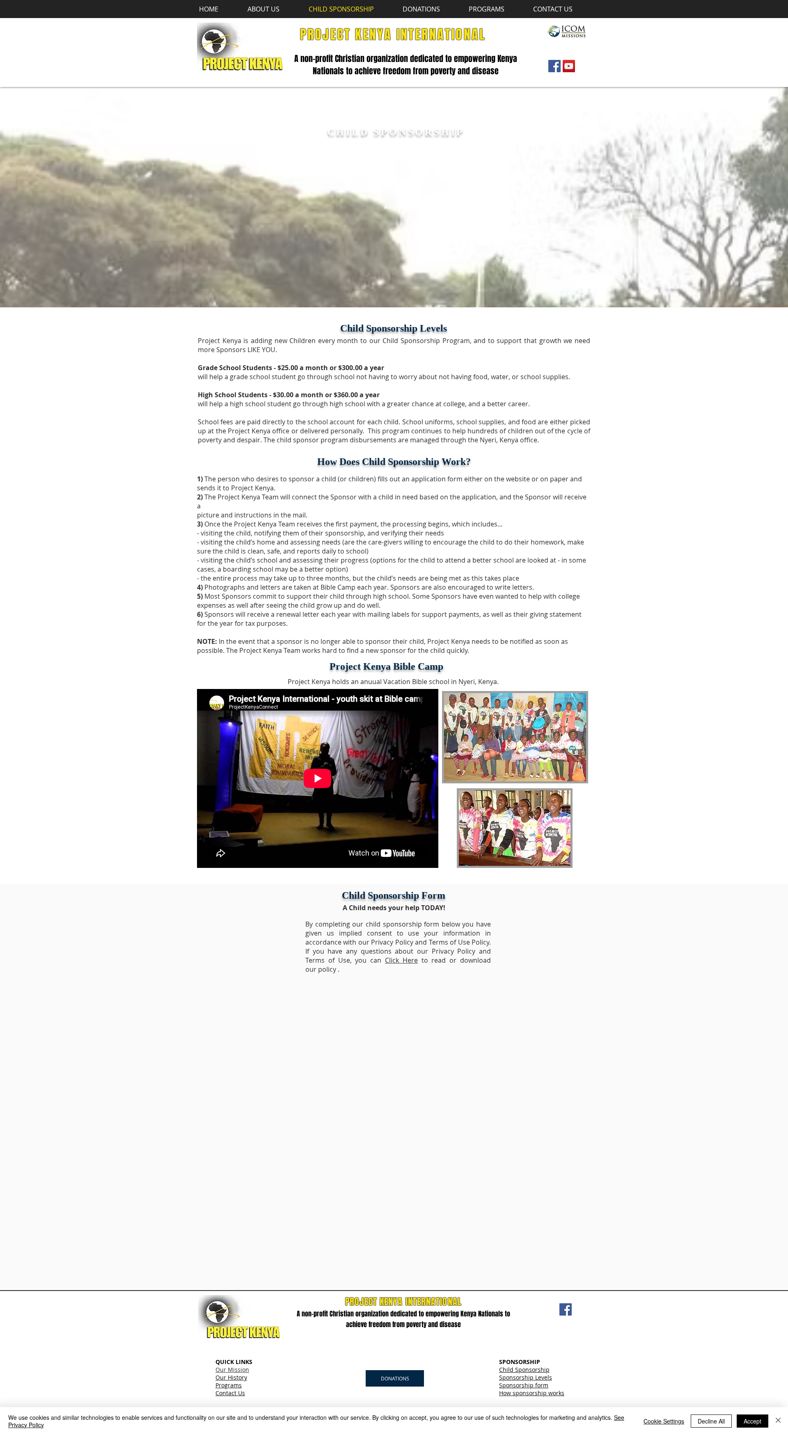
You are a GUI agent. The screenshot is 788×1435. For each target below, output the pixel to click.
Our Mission (232, 1369)
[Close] (778, 1421)
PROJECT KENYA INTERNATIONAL (393, 34)
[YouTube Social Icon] (569, 66)
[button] (271, 9)
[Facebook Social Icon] (554, 66)
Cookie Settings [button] (664, 1421)
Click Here (401, 960)
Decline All (711, 1421)
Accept (752, 1421)
